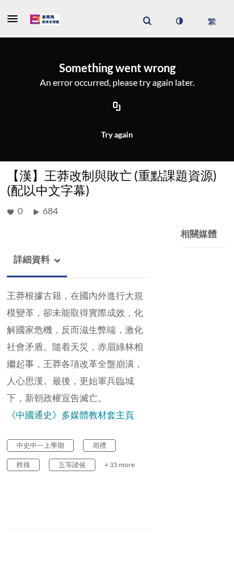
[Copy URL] (117, 107)
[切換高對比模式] (179, 21)
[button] (16, 19)
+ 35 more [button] (120, 464)
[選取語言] (211, 21)
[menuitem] (147, 21)
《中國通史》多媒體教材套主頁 (70, 414)
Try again (117, 134)
